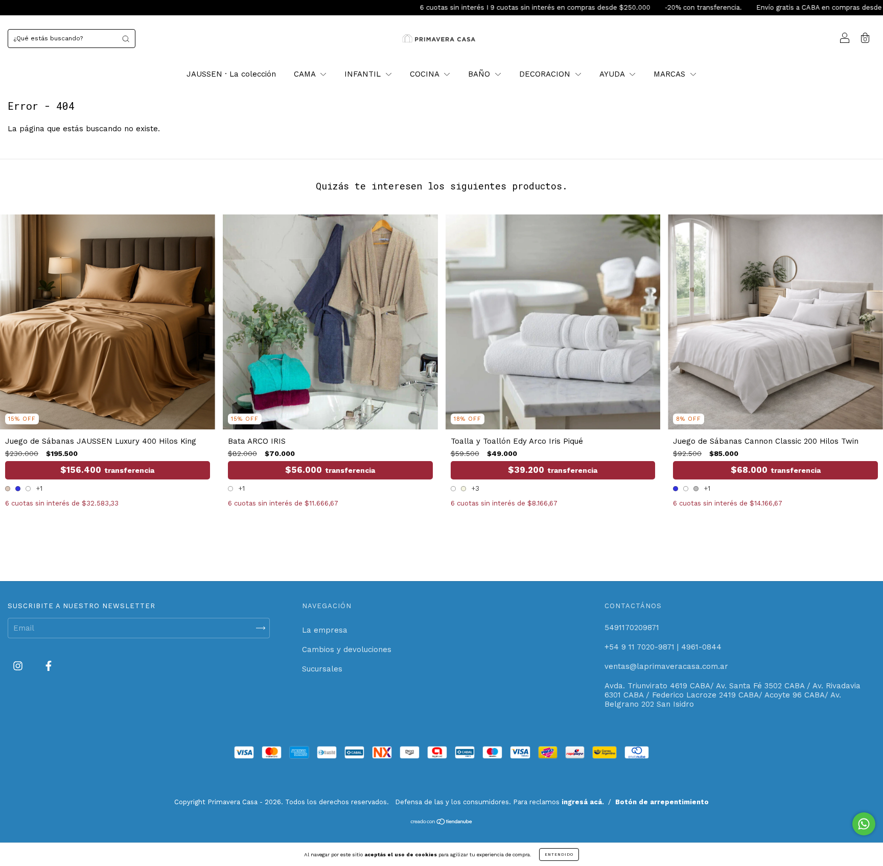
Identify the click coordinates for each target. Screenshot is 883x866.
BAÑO (480, 74)
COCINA (426, 74)
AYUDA (613, 74)
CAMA (306, 74)
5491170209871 (632, 627)
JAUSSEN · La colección (231, 74)
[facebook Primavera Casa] (48, 666)
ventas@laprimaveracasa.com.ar (666, 666)
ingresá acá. (583, 802)
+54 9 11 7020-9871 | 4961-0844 (663, 647)
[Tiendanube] (442, 822)
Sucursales (322, 668)
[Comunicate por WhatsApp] (863, 823)
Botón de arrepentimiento (662, 802)
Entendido (559, 854)
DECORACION (546, 74)
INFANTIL (363, 74)
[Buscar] (125, 38)
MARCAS (671, 74)
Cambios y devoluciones (346, 649)
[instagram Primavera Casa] (19, 666)
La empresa (324, 630)
